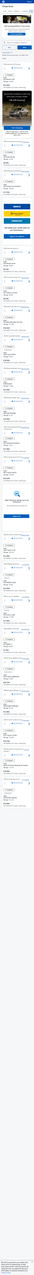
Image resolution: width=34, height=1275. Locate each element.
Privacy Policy (6, 1273)
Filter (24, 47)
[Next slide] (29, 68)
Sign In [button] (29, 2)
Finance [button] (10, 11)
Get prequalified (16, 34)
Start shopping (17, 128)
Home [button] (4, 11)
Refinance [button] (17, 11)
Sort (9, 47)
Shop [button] (31, 11)
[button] (32, 1261)
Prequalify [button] (25, 11)
